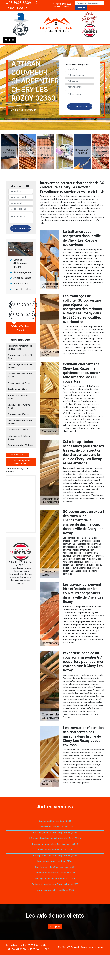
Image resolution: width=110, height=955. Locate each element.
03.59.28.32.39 (19, 3)
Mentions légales (96, 947)
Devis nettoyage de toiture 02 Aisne (20, 375)
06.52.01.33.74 (41, 949)
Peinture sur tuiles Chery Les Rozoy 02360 (55, 890)
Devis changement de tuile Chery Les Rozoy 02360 (55, 832)
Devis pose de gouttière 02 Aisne (20, 356)
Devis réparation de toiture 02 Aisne (20, 422)
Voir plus (55, 926)
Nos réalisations (23, 110)
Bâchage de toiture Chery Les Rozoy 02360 (55, 878)
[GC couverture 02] (56, 24)
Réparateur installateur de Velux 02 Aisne (20, 347)
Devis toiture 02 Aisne (18, 430)
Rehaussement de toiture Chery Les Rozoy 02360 (55, 844)
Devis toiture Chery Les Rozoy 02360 (55, 850)
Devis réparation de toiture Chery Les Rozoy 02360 (55, 855)
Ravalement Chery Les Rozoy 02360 (55, 821)
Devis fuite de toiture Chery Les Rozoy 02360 (55, 867)
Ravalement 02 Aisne (17, 389)
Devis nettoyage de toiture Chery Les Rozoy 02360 (55, 884)
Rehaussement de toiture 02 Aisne (20, 437)
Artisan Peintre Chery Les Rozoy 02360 (55, 827)
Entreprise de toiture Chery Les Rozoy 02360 (55, 873)
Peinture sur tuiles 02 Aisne (20, 445)
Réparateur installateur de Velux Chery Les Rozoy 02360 (55, 838)
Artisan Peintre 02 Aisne (19, 383)
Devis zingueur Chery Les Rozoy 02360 (55, 861)
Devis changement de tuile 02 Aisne (20, 366)
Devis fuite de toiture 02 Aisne (19, 406)
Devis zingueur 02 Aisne (19, 414)
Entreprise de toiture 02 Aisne (19, 397)
